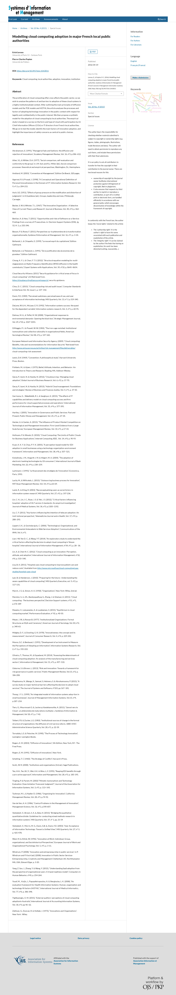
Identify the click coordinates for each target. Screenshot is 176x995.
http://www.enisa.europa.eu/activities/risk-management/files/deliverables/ (43, 348)
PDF (94, 52)
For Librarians (136, 45)
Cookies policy (136, 938)
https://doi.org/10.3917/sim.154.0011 (33, 71)
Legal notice (35, 938)
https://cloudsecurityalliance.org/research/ (30, 280)
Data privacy (83, 938)
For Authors (135, 40)
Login (165, 2)
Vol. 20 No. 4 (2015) (39, 28)
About (65, 19)
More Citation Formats (99, 94)
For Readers (135, 36)
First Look (12, 19)
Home (14, 28)
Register (157, 2)
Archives (36, 19)
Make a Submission (140, 78)
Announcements (51, 19)
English (134, 61)
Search (163, 19)
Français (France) (138, 65)
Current (24, 19)
